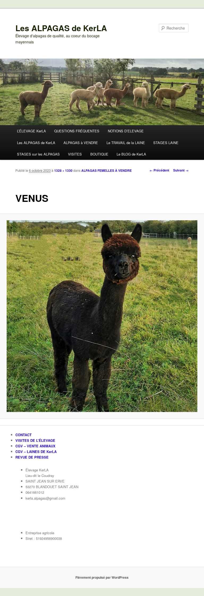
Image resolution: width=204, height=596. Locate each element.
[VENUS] (102, 316)
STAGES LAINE (165, 142)
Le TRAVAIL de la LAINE (126, 142)
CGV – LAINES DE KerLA (36, 451)
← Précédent (159, 170)
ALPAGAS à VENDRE (80, 142)
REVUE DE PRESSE (32, 457)
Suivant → (181, 170)
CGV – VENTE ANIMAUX (35, 445)
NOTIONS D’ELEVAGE (126, 130)
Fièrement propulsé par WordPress (102, 577)
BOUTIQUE (99, 154)
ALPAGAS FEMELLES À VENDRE (106, 170)
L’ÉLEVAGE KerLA (31, 130)
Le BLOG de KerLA (131, 154)
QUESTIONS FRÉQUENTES (76, 130)
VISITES (75, 154)
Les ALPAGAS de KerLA (61, 28)
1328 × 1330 (63, 170)
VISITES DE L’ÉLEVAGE (35, 440)
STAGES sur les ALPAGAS (38, 154)
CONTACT (23, 434)
